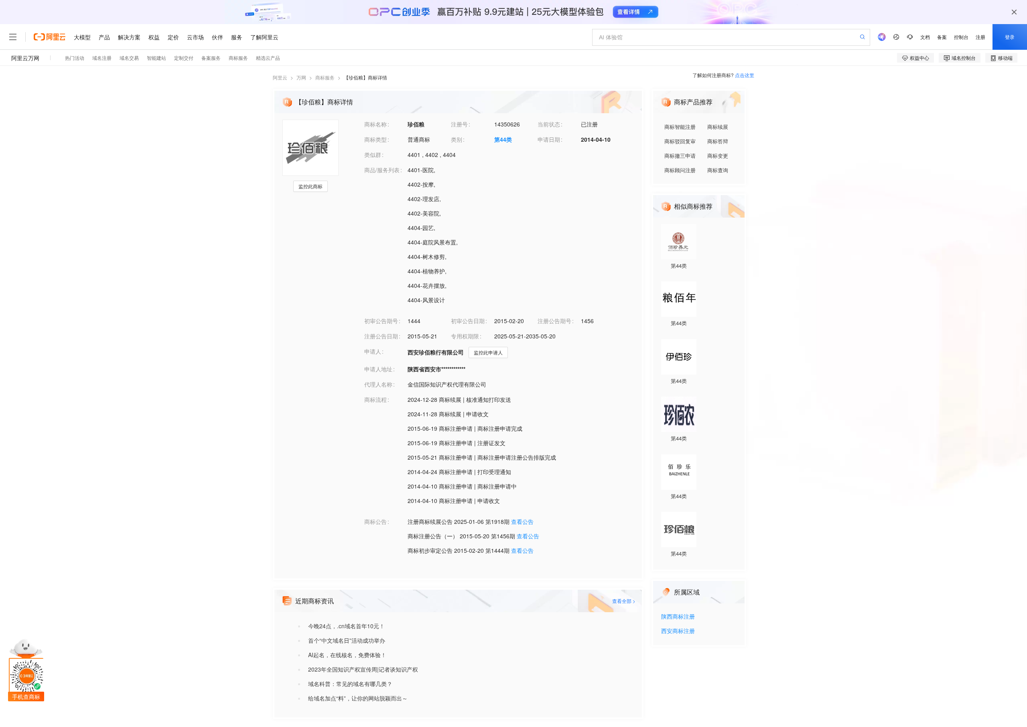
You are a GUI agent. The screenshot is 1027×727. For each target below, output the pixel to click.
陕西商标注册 (678, 617)
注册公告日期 (381, 336)
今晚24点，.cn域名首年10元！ (346, 626)
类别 (456, 139)
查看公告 (522, 521)
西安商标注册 (678, 631)
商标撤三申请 (680, 155)
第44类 (503, 139)
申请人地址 (378, 369)
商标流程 (375, 399)
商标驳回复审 (680, 141)
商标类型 (375, 139)
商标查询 (717, 170)
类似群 (372, 155)
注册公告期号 (554, 321)
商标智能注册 (680, 126)
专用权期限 (465, 336)
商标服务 (325, 77)
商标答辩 (717, 141)
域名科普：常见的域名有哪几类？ (350, 684)
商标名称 (375, 124)
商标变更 (717, 155)
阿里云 (280, 77)
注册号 (459, 124)
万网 (301, 77)
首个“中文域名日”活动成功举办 (346, 640)
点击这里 (744, 74)
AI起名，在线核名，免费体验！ (347, 655)
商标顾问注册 (680, 170)
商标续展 (717, 126)
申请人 (372, 351)
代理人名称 (378, 384)
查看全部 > (623, 600)
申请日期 (549, 139)
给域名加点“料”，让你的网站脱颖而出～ (358, 698)
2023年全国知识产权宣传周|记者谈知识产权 (363, 669)
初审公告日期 (468, 321)
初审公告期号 (381, 321)
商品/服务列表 (382, 170)
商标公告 (375, 521)
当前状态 (549, 124)
